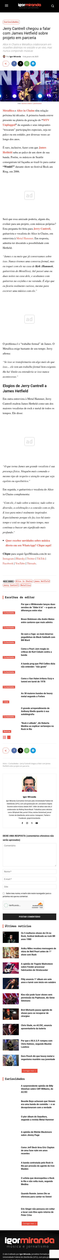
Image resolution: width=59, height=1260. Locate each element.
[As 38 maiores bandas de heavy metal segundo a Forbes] (11, 697)
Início (5, 763)
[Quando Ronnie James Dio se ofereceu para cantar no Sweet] (11, 1197)
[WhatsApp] (27, 63)
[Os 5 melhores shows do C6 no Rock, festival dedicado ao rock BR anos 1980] (11, 937)
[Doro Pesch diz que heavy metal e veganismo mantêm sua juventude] (11, 1060)
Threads (31, 563)
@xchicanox (37, 103)
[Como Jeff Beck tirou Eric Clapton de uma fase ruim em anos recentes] (11, 1151)
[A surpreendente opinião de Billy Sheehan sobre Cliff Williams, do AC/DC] (11, 1090)
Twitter (31, 558)
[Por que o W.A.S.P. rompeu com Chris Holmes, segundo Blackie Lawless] (11, 1045)
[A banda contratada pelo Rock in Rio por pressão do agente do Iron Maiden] (11, 1167)
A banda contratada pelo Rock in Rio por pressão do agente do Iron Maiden (37, 1165)
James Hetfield (42, 581)
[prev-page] (4, 737)
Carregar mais (28, 1071)
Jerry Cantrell (41, 229)
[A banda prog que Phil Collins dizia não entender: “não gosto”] (11, 668)
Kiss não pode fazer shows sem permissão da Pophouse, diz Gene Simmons (38, 997)
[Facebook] (14, 63)
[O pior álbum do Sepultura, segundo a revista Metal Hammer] (11, 1120)
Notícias (7, 731)
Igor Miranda (15, 56)
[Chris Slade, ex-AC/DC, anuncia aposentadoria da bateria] (11, 1029)
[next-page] (9, 737)
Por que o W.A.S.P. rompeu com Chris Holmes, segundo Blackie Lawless (36, 1043)
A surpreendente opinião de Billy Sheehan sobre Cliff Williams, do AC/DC (37, 1089)
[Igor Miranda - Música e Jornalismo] (29, 6)
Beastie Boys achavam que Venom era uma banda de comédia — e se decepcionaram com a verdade (38, 1104)
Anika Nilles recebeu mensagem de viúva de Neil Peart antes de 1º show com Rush (38, 951)
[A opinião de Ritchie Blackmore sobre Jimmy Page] (11, 1136)
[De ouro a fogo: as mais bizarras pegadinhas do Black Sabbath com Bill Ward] (11, 638)
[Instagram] (27, 823)
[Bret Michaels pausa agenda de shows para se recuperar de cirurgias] (11, 1014)
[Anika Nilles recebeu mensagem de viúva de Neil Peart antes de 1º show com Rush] (11, 952)
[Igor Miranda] (4, 56)
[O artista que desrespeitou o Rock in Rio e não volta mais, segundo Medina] (11, 1182)
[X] (20, 63)
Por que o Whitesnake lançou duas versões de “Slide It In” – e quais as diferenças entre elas (38, 607)
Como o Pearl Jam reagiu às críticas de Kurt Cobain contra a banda (36, 652)
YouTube (20, 563)
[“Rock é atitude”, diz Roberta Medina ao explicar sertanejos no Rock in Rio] (11, 727)
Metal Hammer (24, 238)
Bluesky (20, 558)
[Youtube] (37, 823)
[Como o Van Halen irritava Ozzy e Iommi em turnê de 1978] (11, 682)
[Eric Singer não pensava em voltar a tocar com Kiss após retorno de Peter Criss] (11, 1213)
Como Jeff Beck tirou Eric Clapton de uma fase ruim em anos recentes (37, 1150)
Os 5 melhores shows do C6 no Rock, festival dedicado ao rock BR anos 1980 (38, 936)
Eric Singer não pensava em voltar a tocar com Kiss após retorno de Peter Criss (38, 1212)
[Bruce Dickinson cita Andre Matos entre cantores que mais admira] (11, 623)
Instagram (8, 558)
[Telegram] (33, 63)
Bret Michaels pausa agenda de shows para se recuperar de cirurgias (36, 1013)
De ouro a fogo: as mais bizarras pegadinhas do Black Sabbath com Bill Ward (38, 637)
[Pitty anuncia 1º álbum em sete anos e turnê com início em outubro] (11, 983)
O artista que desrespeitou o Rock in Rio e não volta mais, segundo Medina (37, 1181)
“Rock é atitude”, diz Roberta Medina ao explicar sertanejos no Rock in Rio (37, 726)
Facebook (8, 563)
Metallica (8, 110)
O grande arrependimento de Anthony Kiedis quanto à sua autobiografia (35, 711)
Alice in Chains (26, 110)
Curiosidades (11, 22)
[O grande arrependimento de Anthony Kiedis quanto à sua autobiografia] (11, 712)
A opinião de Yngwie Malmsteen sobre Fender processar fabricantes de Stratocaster (37, 967)
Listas (6, 702)
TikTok (41, 558)
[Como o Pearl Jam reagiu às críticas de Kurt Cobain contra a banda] (11, 653)
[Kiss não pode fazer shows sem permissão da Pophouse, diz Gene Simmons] (11, 999)
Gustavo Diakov (26, 103)
